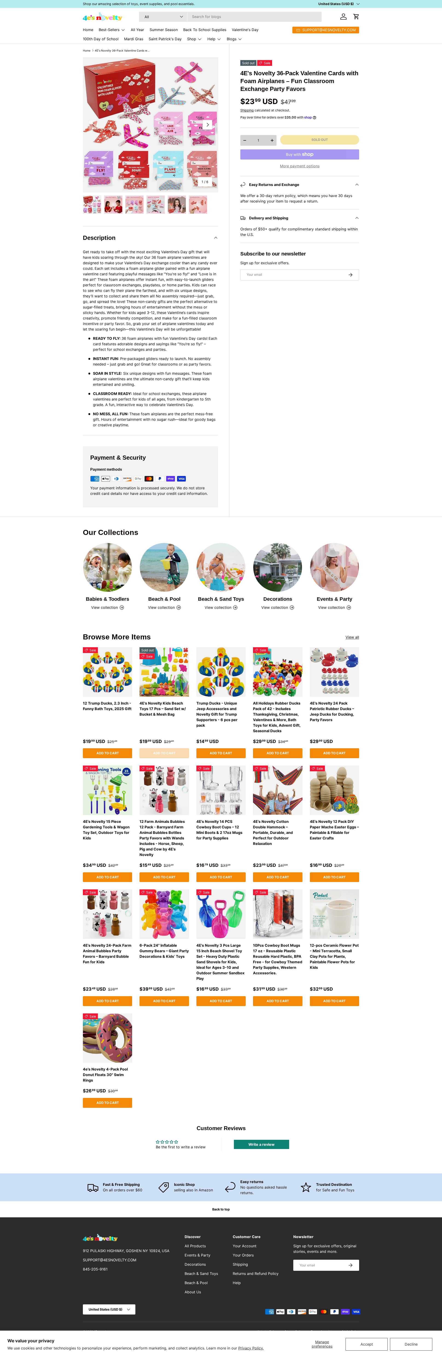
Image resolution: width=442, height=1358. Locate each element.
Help (211, 39)
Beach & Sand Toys (221, 599)
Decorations (277, 599)
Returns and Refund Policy (256, 1273)
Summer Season (164, 29)
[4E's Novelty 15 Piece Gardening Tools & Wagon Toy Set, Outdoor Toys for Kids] (107, 790)
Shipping (247, 110)
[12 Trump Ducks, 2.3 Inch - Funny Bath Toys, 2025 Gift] (107, 671)
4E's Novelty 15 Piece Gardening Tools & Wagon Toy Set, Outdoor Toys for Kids (106, 829)
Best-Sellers (109, 29)
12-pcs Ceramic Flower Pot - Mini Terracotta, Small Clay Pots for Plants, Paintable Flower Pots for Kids (334, 956)
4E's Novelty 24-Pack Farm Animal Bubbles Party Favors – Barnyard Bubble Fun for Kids (107, 953)
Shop (191, 39)
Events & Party (334, 599)
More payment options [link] (300, 166)
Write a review (261, 1144)
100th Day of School (101, 39)
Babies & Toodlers (107, 599)
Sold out (319, 140)
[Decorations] (277, 567)
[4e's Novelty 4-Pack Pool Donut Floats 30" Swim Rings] (107, 1038)
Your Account (244, 1246)
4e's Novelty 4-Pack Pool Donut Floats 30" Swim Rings (105, 1074)
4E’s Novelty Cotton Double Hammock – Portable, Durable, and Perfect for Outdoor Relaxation (273, 832)
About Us (193, 1292)
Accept (367, 1344)
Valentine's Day (245, 29)
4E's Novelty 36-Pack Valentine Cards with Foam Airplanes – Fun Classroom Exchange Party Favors (122, 50)
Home (88, 29)
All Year (137, 29)
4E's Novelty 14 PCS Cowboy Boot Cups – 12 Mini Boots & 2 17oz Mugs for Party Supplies (219, 829)
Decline (411, 1344)
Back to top (221, 1209)
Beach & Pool (164, 599)
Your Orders (243, 1255)
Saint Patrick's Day (165, 39)
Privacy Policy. (251, 1348)
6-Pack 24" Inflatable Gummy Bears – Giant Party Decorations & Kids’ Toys (164, 951)
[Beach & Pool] (164, 567)
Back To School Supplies (204, 29)
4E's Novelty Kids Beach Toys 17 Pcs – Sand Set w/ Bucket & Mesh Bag (163, 709)
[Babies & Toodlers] (107, 567)
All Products (195, 1246)
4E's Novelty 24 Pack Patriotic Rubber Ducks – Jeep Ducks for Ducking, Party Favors (332, 711)
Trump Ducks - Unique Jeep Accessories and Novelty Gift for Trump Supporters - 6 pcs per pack (217, 714)
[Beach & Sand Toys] (221, 567)
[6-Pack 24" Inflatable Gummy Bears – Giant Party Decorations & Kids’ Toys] (164, 914)
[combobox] (230, 17)
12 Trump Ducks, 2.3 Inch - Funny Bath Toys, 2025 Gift (107, 706)
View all (352, 637)
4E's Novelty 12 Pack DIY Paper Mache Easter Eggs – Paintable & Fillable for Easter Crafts (334, 829)
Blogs (231, 39)
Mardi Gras (133, 39)
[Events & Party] (334, 567)
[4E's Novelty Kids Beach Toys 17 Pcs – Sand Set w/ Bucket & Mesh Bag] (164, 671)
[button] (356, 17)
